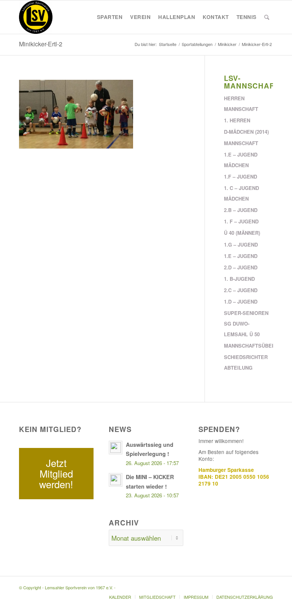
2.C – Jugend (240, 290)
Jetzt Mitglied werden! (56, 473)
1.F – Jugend (240, 176)
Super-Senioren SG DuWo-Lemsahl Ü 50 (246, 323)
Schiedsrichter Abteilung (246, 362)
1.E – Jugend (240, 255)
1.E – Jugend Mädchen (240, 160)
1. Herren (237, 120)
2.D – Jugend (240, 267)
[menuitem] (110, 17)
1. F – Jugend (241, 221)
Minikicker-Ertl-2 (40, 44)
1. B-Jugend (239, 278)
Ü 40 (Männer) (242, 232)
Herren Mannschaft (241, 103)
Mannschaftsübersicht (248, 345)
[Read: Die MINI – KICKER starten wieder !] (115, 480)
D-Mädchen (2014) (246, 131)
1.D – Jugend (240, 301)
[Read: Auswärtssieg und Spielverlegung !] (115, 447)
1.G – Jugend (241, 244)
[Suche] (266, 17)
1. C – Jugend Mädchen (241, 193)
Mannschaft (241, 143)
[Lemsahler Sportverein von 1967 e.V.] (35, 17)
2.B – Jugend (240, 210)
